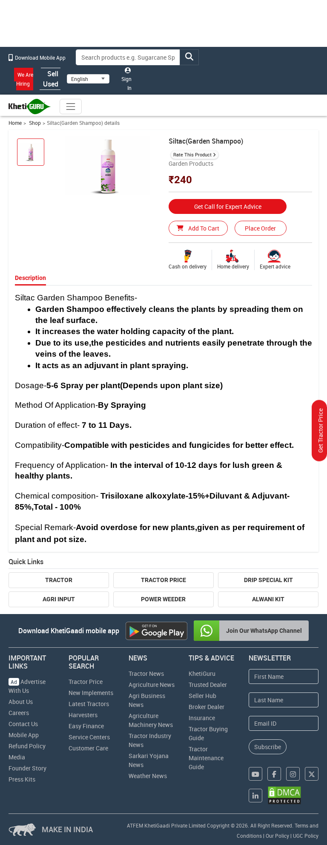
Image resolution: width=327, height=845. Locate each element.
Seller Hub (202, 696)
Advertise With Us (27, 686)
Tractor (58, 580)
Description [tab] (30, 277)
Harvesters (83, 715)
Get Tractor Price (320, 430)
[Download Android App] (156, 631)
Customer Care (88, 748)
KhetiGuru (202, 673)
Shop (34, 123)
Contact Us (23, 724)
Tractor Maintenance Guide (206, 758)
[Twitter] (311, 774)
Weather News (148, 776)
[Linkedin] (255, 795)
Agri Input (59, 599)
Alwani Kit (268, 599)
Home (15, 123)
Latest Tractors (89, 704)
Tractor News (146, 673)
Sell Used (50, 79)
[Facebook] (274, 774)
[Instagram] (293, 774)
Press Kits (22, 779)
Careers (19, 713)
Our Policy (277, 835)
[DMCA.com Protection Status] (284, 795)
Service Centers (89, 737)
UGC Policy (305, 835)
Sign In (126, 83)
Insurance (202, 718)
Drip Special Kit (268, 580)
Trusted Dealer (208, 685)
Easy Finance (86, 726)
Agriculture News (152, 685)
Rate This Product (192, 154)
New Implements (91, 693)
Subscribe (267, 747)
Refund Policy (27, 746)
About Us (21, 702)
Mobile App (24, 735)
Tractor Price (163, 580)
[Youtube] (255, 774)
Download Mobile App (40, 57)
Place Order (260, 228)
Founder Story (27, 768)
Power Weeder (163, 599)
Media (17, 757)
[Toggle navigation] (71, 106)
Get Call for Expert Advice (227, 206)
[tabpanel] (164, 418)
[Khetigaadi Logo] (30, 106)
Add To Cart (203, 228)
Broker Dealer (206, 707)
